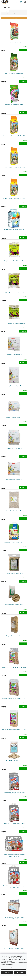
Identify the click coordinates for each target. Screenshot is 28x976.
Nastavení (13, 968)
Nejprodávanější (5, 14)
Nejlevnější (12, 11)
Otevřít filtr (14, 18)
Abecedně (12, 14)
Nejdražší (18, 11)
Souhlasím (20, 972)
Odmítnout (7, 972)
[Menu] (24, 1)
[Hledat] (17, 1)
